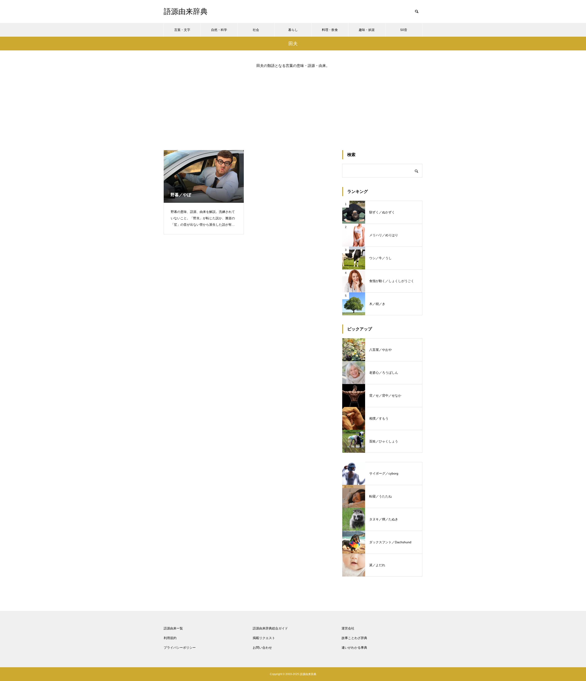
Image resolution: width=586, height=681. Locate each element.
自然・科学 (219, 30)
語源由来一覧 (173, 628)
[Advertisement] (293, 105)
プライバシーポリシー (180, 647)
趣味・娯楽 (367, 30)
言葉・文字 (182, 30)
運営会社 (348, 628)
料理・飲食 (330, 30)
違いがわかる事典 (354, 647)
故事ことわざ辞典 (354, 638)
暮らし (293, 30)
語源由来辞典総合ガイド (270, 628)
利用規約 (170, 638)
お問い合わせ (262, 647)
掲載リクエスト (264, 638)
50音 (403, 30)
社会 (256, 30)
